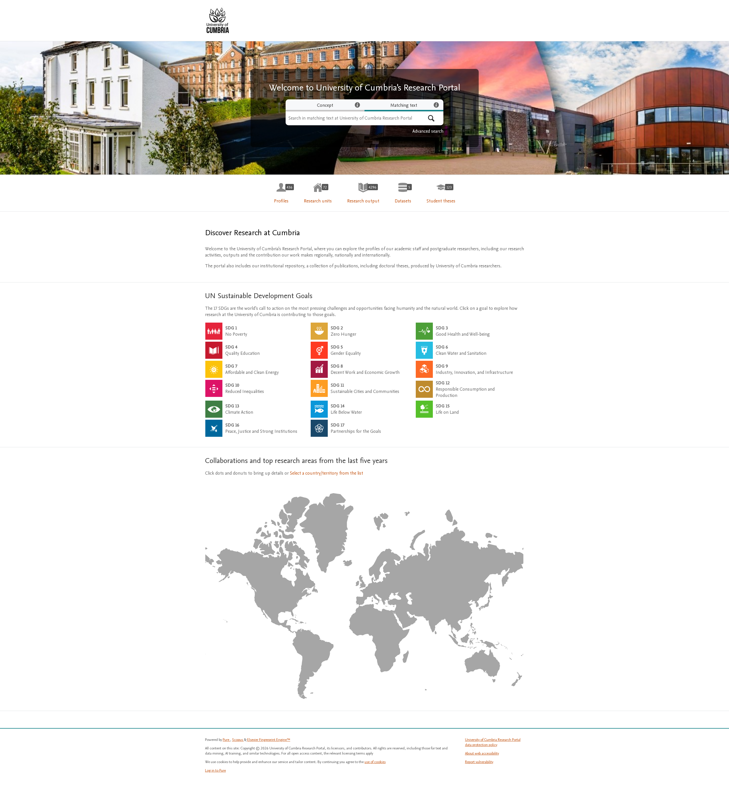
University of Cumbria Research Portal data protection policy (493, 742)
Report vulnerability (479, 761)
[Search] (431, 118)
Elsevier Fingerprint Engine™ (268, 739)
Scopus (238, 739)
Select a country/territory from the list (326, 473)
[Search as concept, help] (357, 105)
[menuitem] (281, 193)
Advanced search (427, 131)
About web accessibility (482, 753)
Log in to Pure (215, 770)
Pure (226, 739)
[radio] (325, 105)
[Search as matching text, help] (436, 105)
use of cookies (375, 761)
